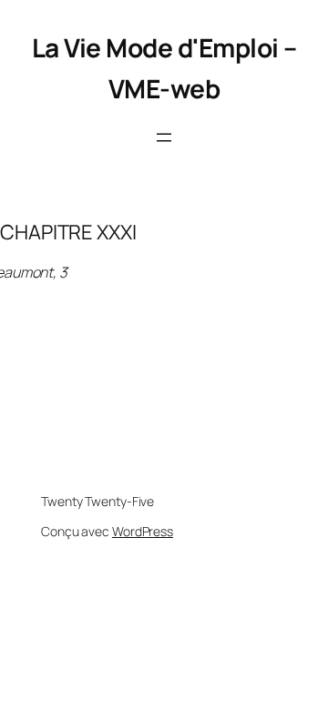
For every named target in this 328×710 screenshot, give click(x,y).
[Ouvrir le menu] (164, 137)
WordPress (142, 531)
